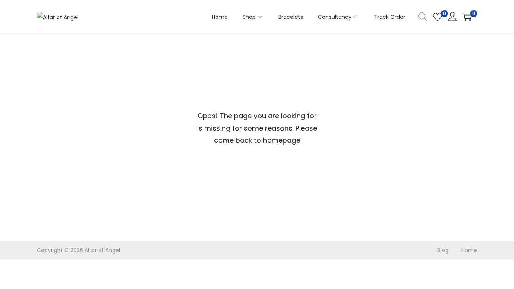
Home (469, 250)
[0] (437, 16)
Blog (443, 250)
